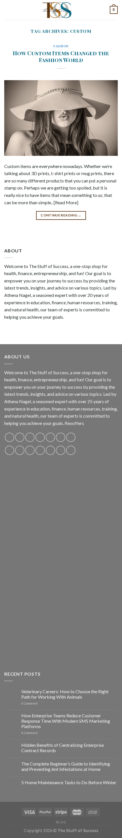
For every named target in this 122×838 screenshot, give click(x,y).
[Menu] (7, 10)
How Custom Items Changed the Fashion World (61, 56)
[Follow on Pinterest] (50, 437)
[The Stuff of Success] (61, 10)
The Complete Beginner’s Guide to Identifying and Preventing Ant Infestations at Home (65, 766)
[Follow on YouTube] (60, 437)
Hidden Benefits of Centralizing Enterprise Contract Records (62, 747)
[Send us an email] (40, 437)
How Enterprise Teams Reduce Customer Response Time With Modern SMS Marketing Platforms (65, 721)
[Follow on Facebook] (9, 437)
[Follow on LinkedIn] (50, 450)
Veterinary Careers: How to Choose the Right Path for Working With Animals (65, 694)
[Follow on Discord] (70, 437)
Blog (61, 822)
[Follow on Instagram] (19, 437)
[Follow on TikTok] (30, 437)
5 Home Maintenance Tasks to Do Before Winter (68, 782)
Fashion (61, 46)
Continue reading (61, 215)
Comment (29, 703)
